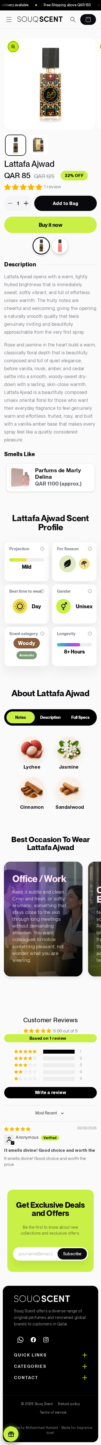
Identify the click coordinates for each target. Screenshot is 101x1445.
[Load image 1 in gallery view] (16, 145)
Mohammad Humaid (42, 1428)
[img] (17, 1129)
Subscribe (72, 1253)
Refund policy (69, 1404)
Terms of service (53, 1412)
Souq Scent (44, 1404)
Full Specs (80, 717)
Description (50, 717)
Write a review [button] (50, 1092)
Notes (20, 717)
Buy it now (50, 225)
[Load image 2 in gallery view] (38, 145)
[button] (9, 19)
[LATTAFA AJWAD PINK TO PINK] (60, 246)
